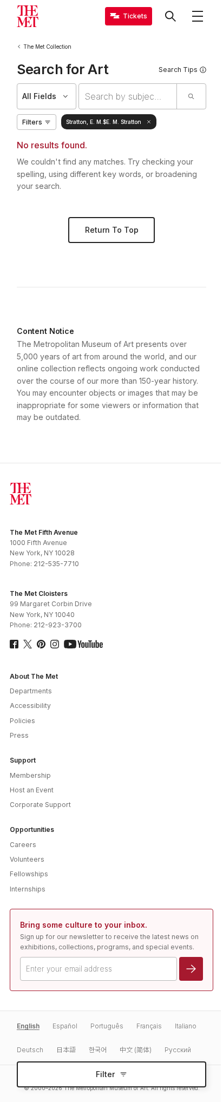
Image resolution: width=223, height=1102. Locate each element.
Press (19, 735)
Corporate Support (40, 805)
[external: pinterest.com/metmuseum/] (41, 644)
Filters (32, 122)
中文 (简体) (136, 1050)
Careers (23, 845)
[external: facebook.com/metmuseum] (14, 644)
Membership (30, 775)
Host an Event (32, 790)
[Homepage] (27, 16)
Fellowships (29, 874)
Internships (27, 889)
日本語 (66, 1050)
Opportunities (32, 829)
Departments (31, 691)
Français (149, 1026)
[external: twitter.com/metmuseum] (27, 644)
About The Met (34, 676)
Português (106, 1026)
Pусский (178, 1050)
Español (65, 1026)
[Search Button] (170, 16)
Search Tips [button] (178, 69)
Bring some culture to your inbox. (83, 924)
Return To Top (112, 229)
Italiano (185, 1026)
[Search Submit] (191, 96)
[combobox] (127, 96)
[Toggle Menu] (197, 16)
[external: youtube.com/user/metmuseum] (83, 644)
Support (23, 760)
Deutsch (30, 1050)
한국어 (98, 1050)
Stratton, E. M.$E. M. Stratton (103, 122)
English (28, 1026)
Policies (22, 721)
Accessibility (30, 705)
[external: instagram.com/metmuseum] (54, 644)
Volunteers (27, 859)
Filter (105, 1074)
